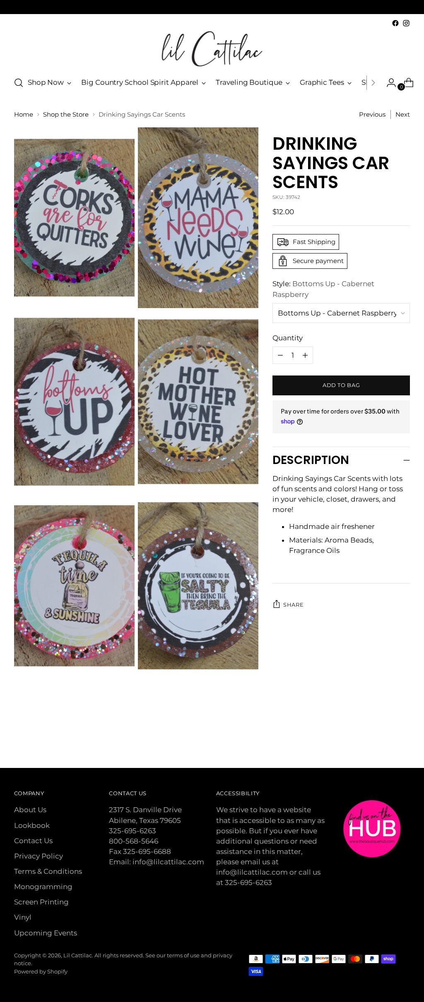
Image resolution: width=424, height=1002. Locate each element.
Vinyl (22, 917)
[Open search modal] (18, 82)
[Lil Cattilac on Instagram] (406, 23)
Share (293, 604)
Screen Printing (41, 902)
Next (402, 114)
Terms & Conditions (48, 871)
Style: (323, 289)
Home (23, 114)
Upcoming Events (45, 933)
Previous (372, 114)
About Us (30, 810)
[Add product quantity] (280, 355)
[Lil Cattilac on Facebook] (395, 23)
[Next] (373, 83)
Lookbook (32, 825)
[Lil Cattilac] (212, 49)
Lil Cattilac (77, 955)
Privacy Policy (38, 856)
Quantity (287, 338)
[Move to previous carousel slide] (384, 740)
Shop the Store (66, 114)
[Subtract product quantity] (305, 355)
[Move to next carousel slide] (403, 739)
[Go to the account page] (388, 82)
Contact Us (33, 841)
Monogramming (43, 886)
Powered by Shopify (40, 971)
